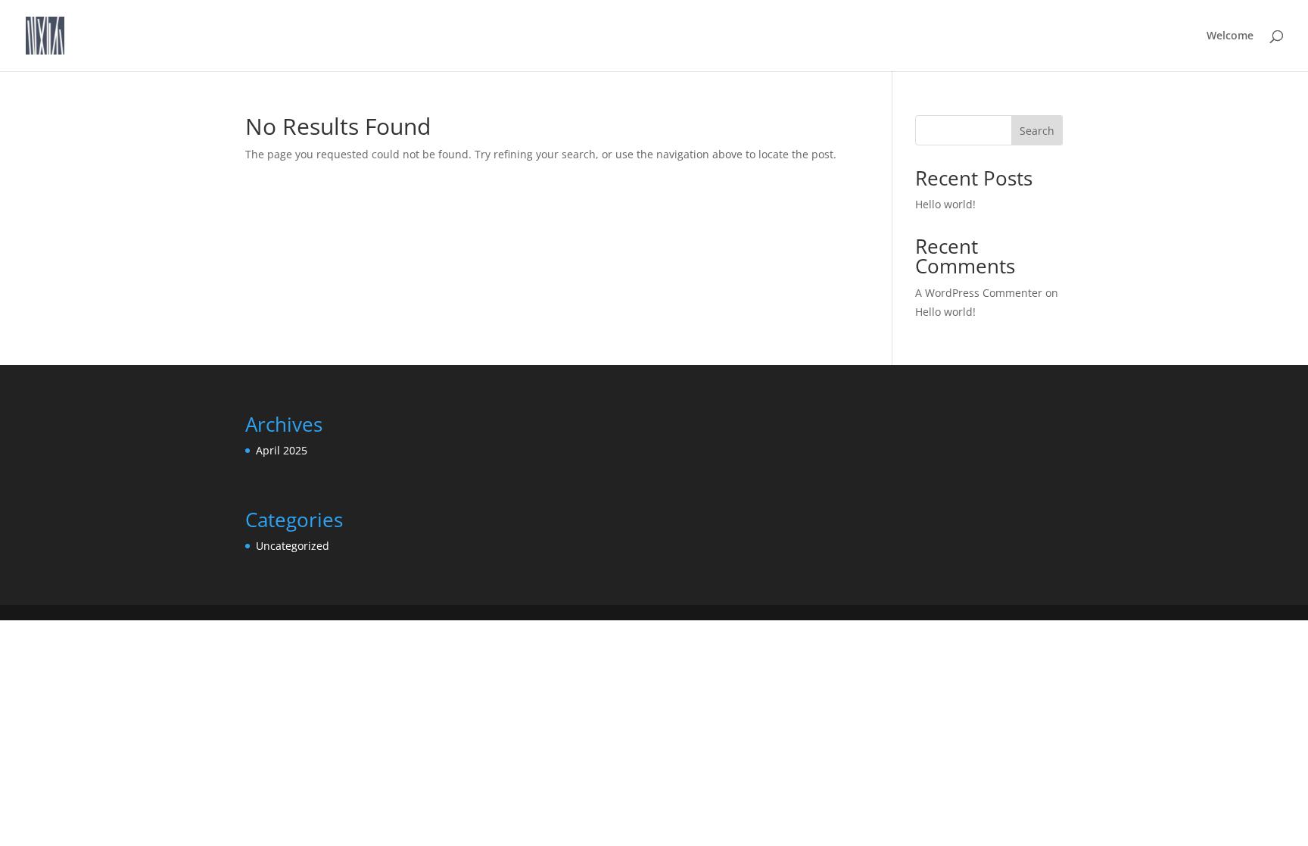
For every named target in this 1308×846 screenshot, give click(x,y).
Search (1037, 130)
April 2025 (281, 450)
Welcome (1230, 36)
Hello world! (945, 204)
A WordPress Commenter (978, 293)
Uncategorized (292, 546)
